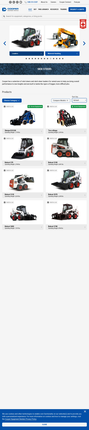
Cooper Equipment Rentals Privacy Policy (20, 419)
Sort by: (75, 97)
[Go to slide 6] (41, 58)
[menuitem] (30, 9)
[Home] (10, 9)
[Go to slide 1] (26, 58)
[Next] (84, 43)
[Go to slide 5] (38, 58)
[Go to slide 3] (32, 58)
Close (44, 424)
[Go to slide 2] (29, 58)
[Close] (85, 411)
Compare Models (59, 100)
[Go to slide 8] (47, 58)
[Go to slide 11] (56, 58)
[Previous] (4, 43)
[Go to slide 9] (50, 58)
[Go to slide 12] (59, 58)
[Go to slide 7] (44, 58)
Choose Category (11, 100)
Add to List (9, 106)
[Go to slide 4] (35, 58)
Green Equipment (36, 106)
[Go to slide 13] (62, 58)
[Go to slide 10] (53, 58)
